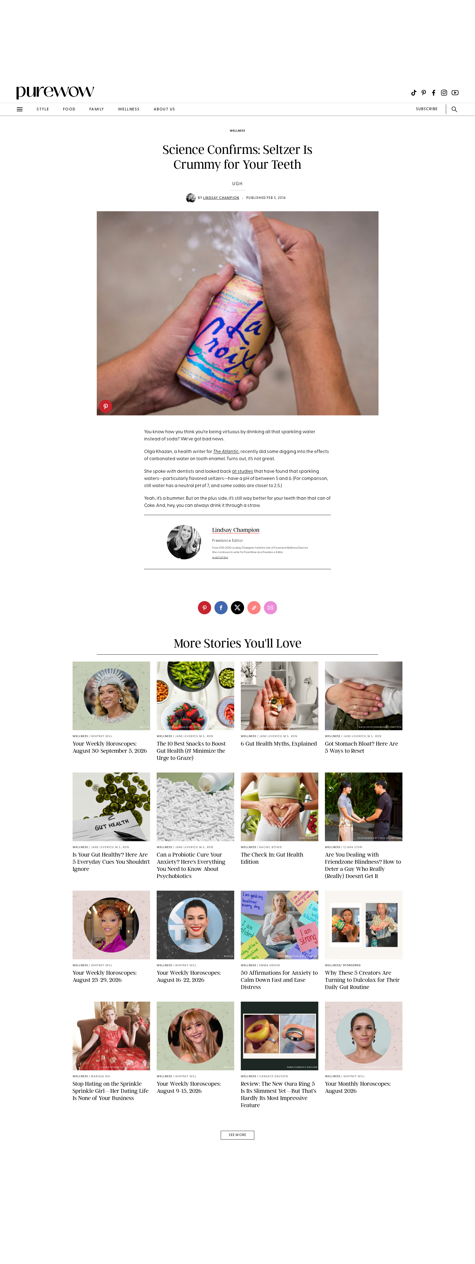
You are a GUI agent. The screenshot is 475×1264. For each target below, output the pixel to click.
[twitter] (237, 607)
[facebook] (221, 607)
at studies (242, 471)
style (43, 109)
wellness (129, 109)
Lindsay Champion (221, 198)
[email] (10, 130)
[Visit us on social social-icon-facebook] (434, 93)
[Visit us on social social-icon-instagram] (444, 92)
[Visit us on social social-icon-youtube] (455, 92)
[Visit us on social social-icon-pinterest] (424, 93)
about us (164, 109)
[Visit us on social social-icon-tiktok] (414, 93)
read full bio (220, 557)
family (96, 109)
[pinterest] (105, 406)
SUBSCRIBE (427, 109)
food (69, 109)
